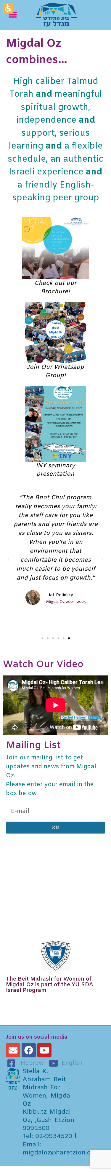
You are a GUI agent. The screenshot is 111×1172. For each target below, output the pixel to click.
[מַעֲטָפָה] (13, 1050)
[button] (12, 14)
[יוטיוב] (44, 1050)
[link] (70, 15)
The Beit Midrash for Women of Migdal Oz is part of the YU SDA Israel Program (49, 984)
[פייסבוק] (29, 1050)
